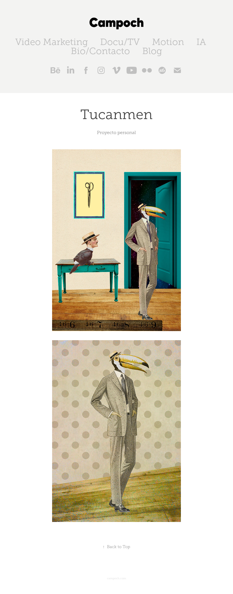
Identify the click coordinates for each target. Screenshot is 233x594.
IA (201, 42)
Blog (152, 51)
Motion (168, 42)
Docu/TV (120, 42)
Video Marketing (51, 42)
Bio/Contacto (100, 51)
